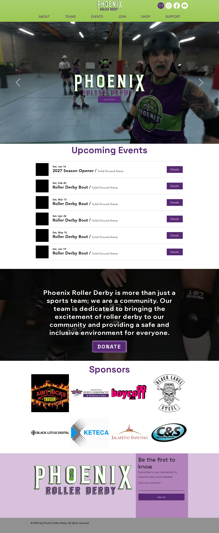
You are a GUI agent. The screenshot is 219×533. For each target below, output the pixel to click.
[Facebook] (176, 5)
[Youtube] (184, 5)
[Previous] (18, 83)
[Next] (201, 83)
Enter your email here (149, 483)
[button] (73, 171)
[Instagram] (168, 5)
